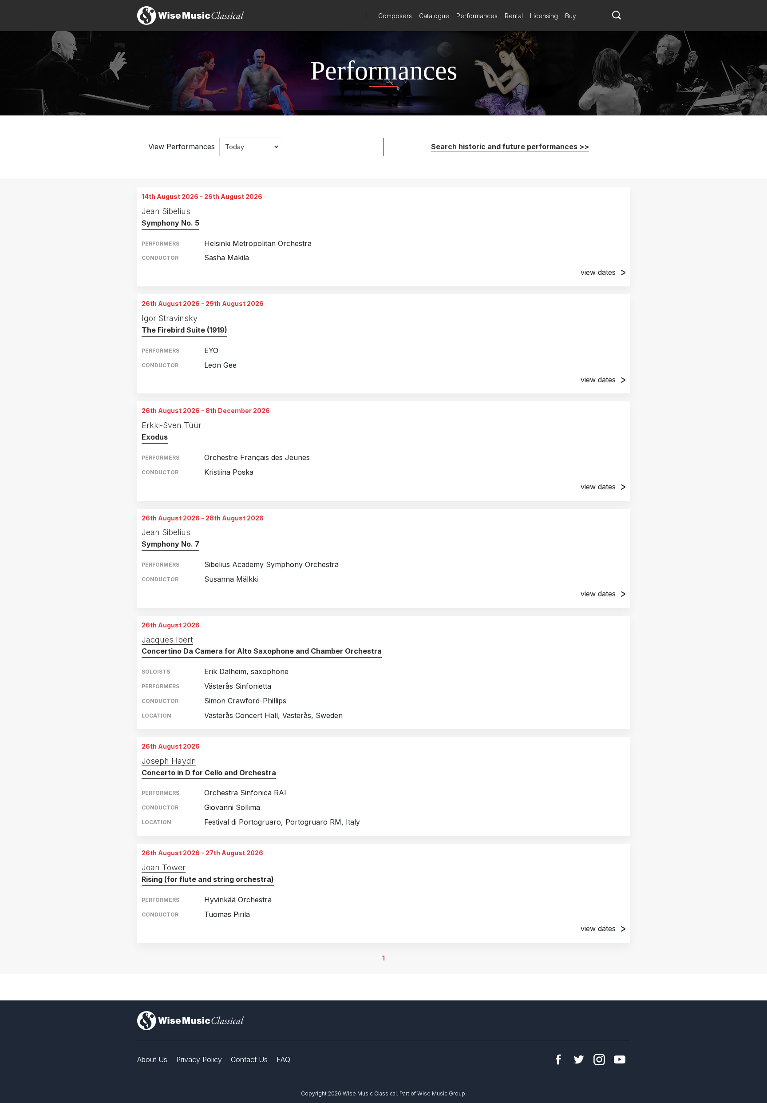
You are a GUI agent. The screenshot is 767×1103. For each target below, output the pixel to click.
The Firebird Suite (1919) (184, 329)
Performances (477, 16)
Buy (570, 16)
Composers (395, 16)
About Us (152, 1059)
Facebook (558, 1059)
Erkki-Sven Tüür (172, 425)
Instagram (599, 1059)
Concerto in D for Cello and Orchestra (209, 772)
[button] (251, 147)
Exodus (155, 436)
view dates (598, 272)
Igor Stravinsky (170, 318)
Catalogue (434, 16)
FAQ (283, 1059)
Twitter (579, 1059)
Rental (514, 16)
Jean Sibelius (166, 211)
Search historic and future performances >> (510, 146)
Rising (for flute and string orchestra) (208, 879)
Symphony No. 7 (170, 544)
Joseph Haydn (169, 761)
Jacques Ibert (167, 639)
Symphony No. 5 (170, 222)
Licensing (544, 16)
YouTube (619, 1059)
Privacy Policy (199, 1059)
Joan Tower (164, 867)
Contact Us (249, 1059)
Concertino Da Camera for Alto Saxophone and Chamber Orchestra (262, 651)
